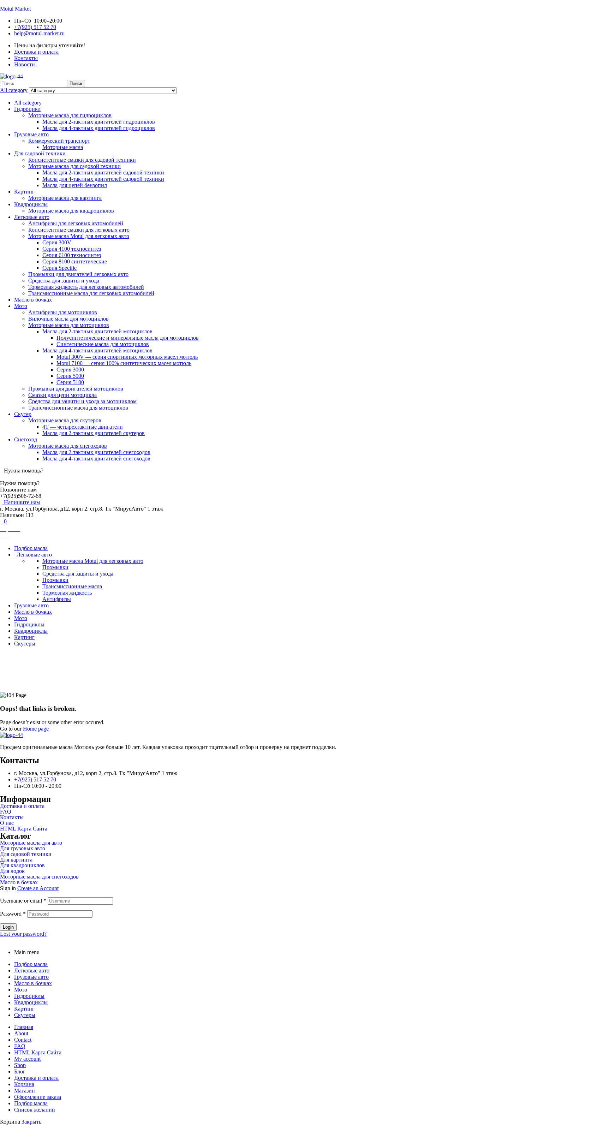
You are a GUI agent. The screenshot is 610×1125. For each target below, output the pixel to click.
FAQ (5, 812)
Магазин (24, 1091)
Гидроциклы (29, 996)
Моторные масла (62, 147)
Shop (20, 1065)
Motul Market (15, 9)
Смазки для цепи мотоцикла (62, 395)
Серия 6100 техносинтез (71, 255)
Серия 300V (56, 242)
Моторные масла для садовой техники (74, 166)
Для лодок (12, 871)
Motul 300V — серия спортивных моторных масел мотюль (127, 357)
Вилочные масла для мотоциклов (68, 319)
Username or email (23, 901)
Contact (22, 1040)
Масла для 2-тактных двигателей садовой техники (103, 172)
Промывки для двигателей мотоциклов (75, 389)
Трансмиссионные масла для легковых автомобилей (91, 293)
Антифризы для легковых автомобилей (75, 223)
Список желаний (34, 1110)
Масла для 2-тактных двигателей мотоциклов (97, 331)
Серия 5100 (70, 382)
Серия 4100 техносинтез (71, 249)
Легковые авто (31, 217)
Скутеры (24, 1015)
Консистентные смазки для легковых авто (79, 230)
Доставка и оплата (22, 806)
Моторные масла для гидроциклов (70, 115)
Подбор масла (31, 964)
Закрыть (31, 1122)
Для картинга (16, 860)
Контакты (12, 817)
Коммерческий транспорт (59, 141)
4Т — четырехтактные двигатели (82, 427)
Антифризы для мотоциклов (62, 312)
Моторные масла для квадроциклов (71, 211)
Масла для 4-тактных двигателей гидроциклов (98, 128)
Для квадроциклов (22, 865)
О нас (7, 823)
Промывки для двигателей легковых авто (78, 274)
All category (28, 103)
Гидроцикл (27, 109)
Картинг (24, 192)
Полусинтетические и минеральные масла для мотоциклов (127, 338)
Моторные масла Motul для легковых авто (78, 236)
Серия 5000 (70, 376)
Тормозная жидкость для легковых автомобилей (86, 287)
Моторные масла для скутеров (64, 420)
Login (8, 927)
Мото (20, 306)
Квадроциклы (31, 204)
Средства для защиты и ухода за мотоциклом (82, 401)
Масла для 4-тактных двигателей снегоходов (96, 459)
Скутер (22, 414)
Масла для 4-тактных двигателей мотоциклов (97, 350)
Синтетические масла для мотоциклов (102, 344)
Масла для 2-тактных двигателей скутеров (93, 433)
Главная (288, 664)
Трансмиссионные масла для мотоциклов (78, 408)
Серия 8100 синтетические (74, 261)
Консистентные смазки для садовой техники (82, 160)
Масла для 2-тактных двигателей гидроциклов (98, 122)
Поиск (76, 83)
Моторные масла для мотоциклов (68, 325)
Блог (19, 1072)
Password (13, 914)
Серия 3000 (70, 370)
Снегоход (25, 439)
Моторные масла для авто (31, 843)
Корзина (24, 1084)
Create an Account (38, 888)
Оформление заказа (37, 1097)
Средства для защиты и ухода (63, 281)
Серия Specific (59, 268)
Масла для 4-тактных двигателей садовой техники (103, 179)
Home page (36, 729)
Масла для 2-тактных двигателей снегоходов (96, 452)
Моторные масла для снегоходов (67, 446)
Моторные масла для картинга (65, 198)
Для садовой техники (40, 153)
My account (27, 1059)
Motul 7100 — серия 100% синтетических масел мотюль (123, 363)
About (21, 1033)
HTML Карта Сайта (23, 829)
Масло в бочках (33, 300)
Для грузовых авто (22, 848)
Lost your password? (23, 934)
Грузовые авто (31, 134)
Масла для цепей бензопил (74, 185)
